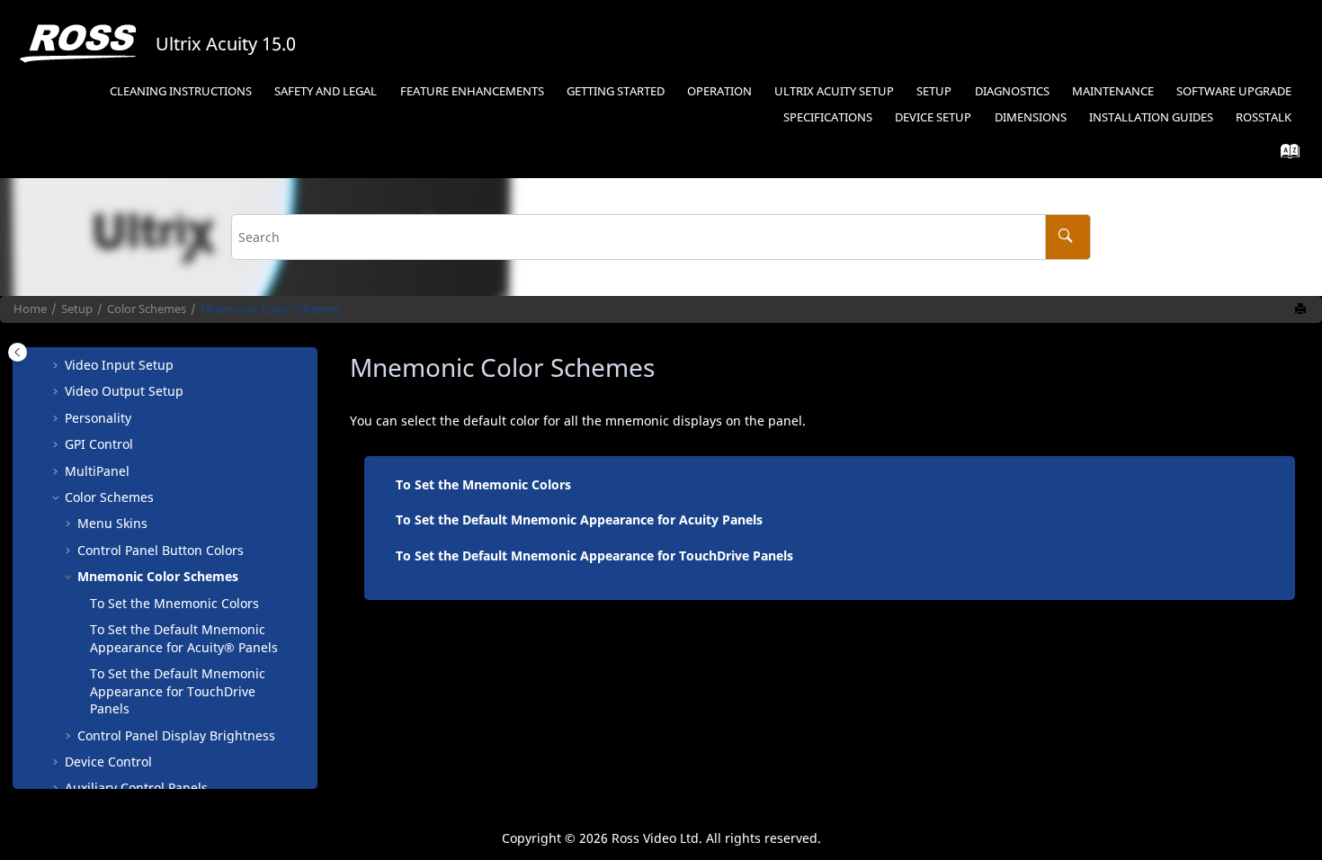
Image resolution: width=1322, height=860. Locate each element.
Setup (933, 91)
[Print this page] (1302, 309)
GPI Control (99, 443)
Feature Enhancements (472, 91)
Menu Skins (112, 523)
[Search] (1068, 237)
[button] (57, 365)
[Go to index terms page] (1284, 155)
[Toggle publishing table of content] (17, 352)
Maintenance (1113, 91)
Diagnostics (1012, 91)
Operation (719, 91)
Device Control (108, 761)
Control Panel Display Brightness (176, 735)
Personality (98, 417)
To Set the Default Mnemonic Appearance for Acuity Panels (579, 519)
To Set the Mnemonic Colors (174, 603)
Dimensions (1031, 117)
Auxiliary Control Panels (136, 787)
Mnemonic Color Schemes (270, 309)
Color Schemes (146, 309)
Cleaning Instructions (181, 91)
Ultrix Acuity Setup (834, 91)
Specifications (827, 117)
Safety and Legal (325, 91)
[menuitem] (181, 92)
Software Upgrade (1233, 91)
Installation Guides (1151, 117)
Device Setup (933, 117)
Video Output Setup (124, 390)
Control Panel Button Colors (160, 550)
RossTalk (1263, 117)
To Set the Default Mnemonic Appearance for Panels (184, 638)
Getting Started (616, 91)
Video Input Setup (119, 364)
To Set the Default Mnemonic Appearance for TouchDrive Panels (594, 555)
